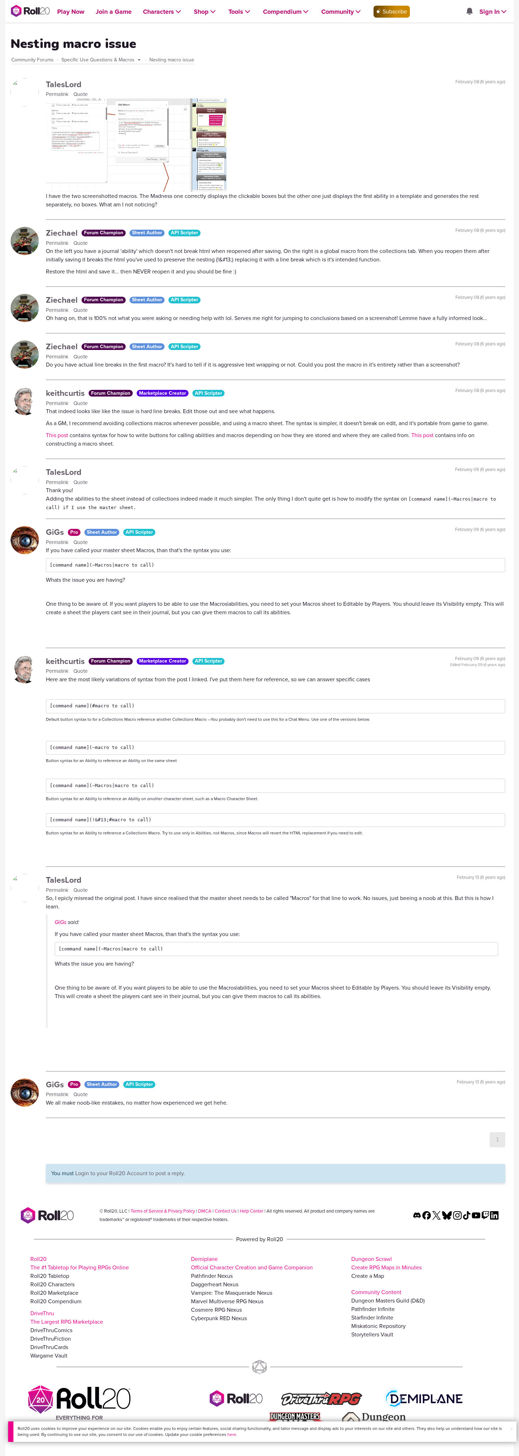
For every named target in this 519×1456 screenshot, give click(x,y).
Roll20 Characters (52, 1284)
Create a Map (367, 1276)
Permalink (58, 94)
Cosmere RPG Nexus (216, 1310)
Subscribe (394, 11)
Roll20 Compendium (56, 1301)
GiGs (56, 532)
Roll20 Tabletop (49, 1276)
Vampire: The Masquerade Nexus (231, 1293)
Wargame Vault (48, 1356)
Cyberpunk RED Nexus (219, 1318)
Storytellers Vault (372, 1334)
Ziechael (63, 233)
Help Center (251, 1211)
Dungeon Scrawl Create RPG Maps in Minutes (386, 1263)
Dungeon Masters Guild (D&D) (388, 1301)
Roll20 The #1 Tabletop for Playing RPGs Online (79, 1263)
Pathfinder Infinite (373, 1309)
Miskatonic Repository (378, 1326)
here (231, 1434)
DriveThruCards (49, 1347)
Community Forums (32, 60)
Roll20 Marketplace (54, 1293)
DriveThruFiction (50, 1339)
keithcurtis (66, 393)
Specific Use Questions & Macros (98, 60)
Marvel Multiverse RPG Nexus (227, 1301)
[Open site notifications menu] (469, 12)
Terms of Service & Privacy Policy (163, 1211)
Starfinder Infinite (372, 1317)
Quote (80, 94)
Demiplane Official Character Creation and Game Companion (252, 1263)
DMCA (204, 1211)
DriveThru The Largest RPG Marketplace (66, 1317)
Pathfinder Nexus (212, 1276)
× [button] (511, 1429)
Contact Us (226, 1211)
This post (58, 435)
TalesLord (64, 84)
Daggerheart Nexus (214, 1284)
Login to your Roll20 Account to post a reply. (130, 1173)
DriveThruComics (51, 1330)
